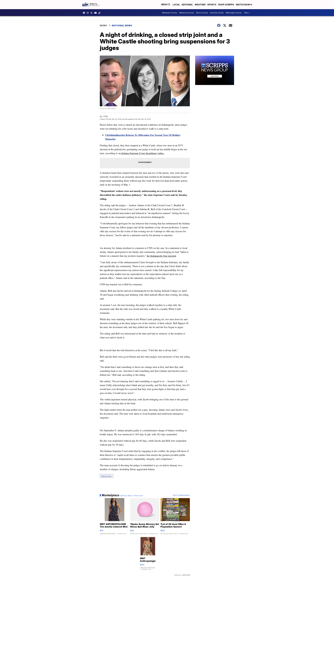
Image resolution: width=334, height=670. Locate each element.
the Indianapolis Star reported (161, 255)
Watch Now (243, 4)
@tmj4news (100, 13)
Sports (211, 4)
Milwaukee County (169, 12)
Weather (200, 4)
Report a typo (106, 476)
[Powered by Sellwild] (186, 575)
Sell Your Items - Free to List (131, 496)
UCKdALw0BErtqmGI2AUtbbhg (96, 13)
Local (176, 4)
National (187, 4)
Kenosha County (216, 12)
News (103, 25)
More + (247, 12)
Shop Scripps (226, 4)
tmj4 (84, 13)
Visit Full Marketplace (181, 495)
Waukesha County (186, 12)
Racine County (202, 12)
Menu (164, 4)
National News (122, 25)
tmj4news (88, 13)
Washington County (233, 12)
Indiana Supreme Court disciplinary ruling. (142, 153)
